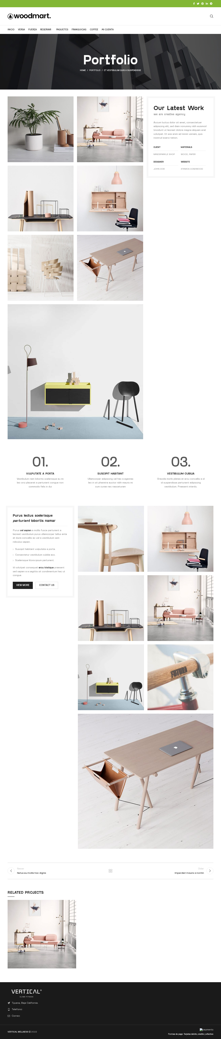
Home (83, 70)
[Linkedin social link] (207, 3)
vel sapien (25, 530)
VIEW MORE (22, 585)
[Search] (211, 16)
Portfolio (94, 70)
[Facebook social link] (194, 3)
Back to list (110, 870)
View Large (73, 902)
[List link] (31, 1009)
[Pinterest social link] (202, 3)
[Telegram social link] (211, 3)
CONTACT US (46, 585)
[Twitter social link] (198, 3)
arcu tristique (46, 567)
